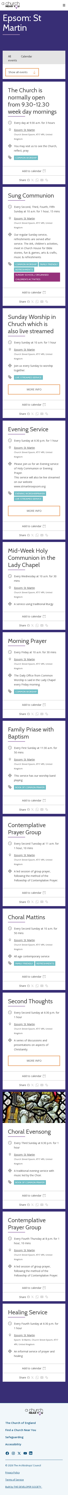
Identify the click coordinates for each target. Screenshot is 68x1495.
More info (34, 389)
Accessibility (13, 1444)
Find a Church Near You (20, 1430)
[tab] (34, 171)
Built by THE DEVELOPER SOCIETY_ (23, 1486)
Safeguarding (14, 1437)
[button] (64, 5)
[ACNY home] (10, 5)
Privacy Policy (12, 1472)
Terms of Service (14, 1479)
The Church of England (20, 1423)
